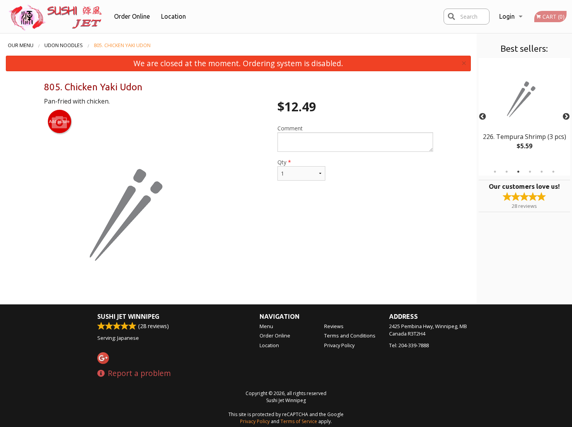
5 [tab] (542, 172)
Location (173, 16)
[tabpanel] (524, 112)
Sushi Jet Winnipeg (128, 316)
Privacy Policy (339, 345)
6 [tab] (553, 172)
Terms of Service (299, 421)
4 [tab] (530, 172)
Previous (482, 117)
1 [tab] (495, 172)
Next (566, 117)
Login (507, 16)
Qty (284, 162)
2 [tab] (507, 172)
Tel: (409, 345)
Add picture (59, 121)
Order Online (132, 16)
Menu (266, 326)
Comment (290, 128)
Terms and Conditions (349, 335)
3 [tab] (518, 172)
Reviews (334, 326)
